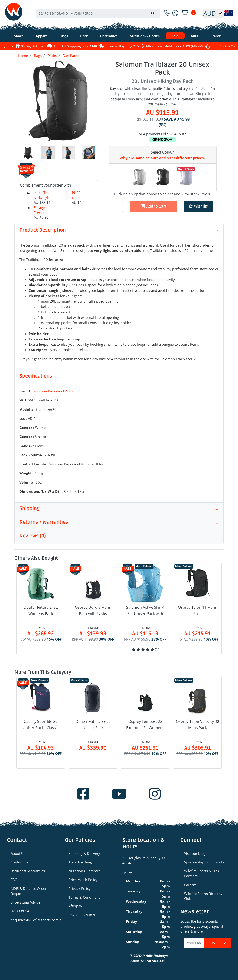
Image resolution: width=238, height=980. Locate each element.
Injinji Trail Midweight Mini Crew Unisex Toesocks (42, 202)
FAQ (14, 879)
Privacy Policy (80, 888)
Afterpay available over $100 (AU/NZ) (174, 46)
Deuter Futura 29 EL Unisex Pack (93, 724)
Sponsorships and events (204, 862)
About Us (18, 853)
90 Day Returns (33, 46)
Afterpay (75, 906)
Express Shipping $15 (122, 46)
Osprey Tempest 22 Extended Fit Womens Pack (145, 725)
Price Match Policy (83, 879)
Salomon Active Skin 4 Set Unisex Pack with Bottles (145, 611)
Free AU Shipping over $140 (75, 46)
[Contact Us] (167, 13)
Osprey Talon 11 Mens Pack (197, 610)
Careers (190, 884)
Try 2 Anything (80, 862)
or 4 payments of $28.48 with (162, 134)
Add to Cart (155, 206)
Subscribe (215, 943)
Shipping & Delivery (84, 853)
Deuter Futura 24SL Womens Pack (41, 610)
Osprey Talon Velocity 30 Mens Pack (197, 724)
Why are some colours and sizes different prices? (162, 157)
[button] (198, 207)
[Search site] (152, 13)
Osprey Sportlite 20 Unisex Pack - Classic (41, 724)
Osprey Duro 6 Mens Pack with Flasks (93, 610)
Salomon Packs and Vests (53, 391)
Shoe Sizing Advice (25, 902)
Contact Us (19, 862)
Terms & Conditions (84, 897)
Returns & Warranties (28, 870)
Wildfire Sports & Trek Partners (201, 873)
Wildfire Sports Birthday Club (203, 896)
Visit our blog (194, 853)
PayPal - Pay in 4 (82, 914)
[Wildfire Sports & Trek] (13, 12)
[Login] (175, 13)
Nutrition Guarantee (85, 870)
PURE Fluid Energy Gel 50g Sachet (80, 202)
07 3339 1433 (22, 911)
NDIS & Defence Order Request (28, 891)
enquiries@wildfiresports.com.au (34, 920)
